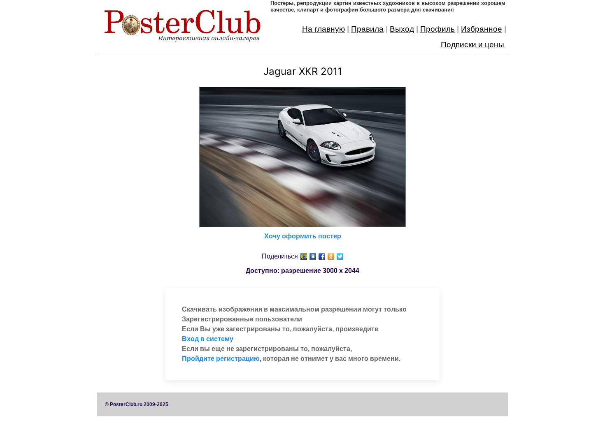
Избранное (481, 29)
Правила (367, 29)
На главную (323, 29)
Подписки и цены (472, 44)
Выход (402, 29)
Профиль (437, 29)
